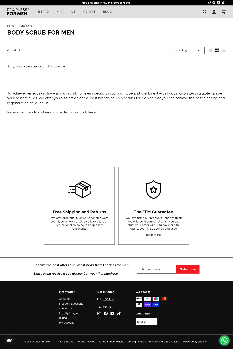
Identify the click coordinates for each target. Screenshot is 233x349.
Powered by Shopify (195, 341)
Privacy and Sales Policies (164, 341)
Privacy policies (64, 341)
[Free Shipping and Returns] (79, 189)
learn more (153, 234)
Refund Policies (86, 341)
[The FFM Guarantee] (153, 189)
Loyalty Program (69, 313)
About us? (65, 298)
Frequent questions (71, 303)
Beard (43, 11)
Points (89, 11)
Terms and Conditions (111, 341)
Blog (107, 11)
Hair (60, 11)
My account (66, 322)
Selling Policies (137, 341)
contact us (65, 308)
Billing (63, 317)
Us (73, 11)
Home (11, 25)
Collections (25, 25)
